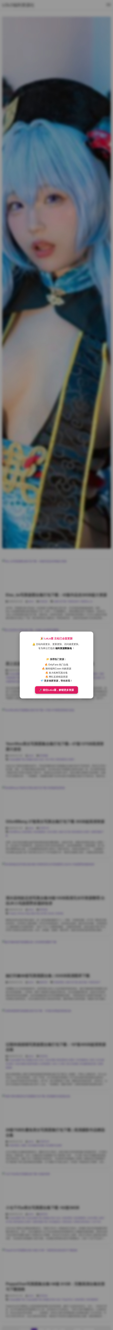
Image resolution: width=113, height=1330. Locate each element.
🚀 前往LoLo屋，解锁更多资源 (56, 690)
